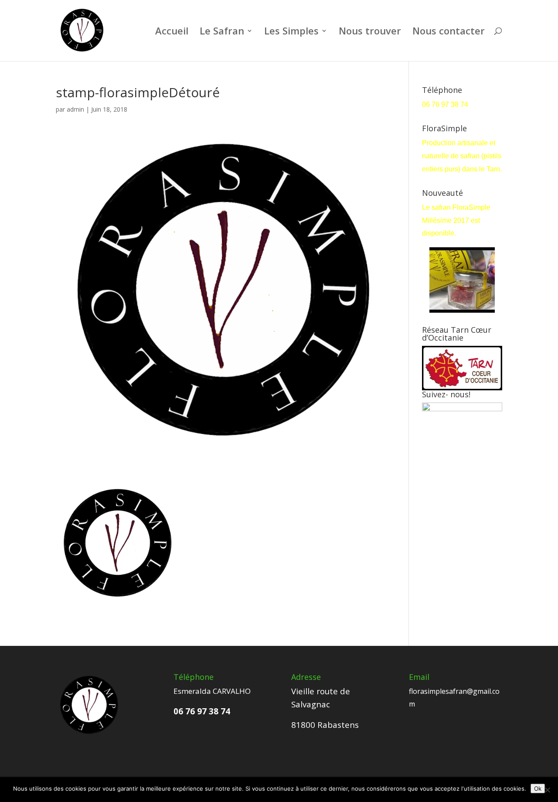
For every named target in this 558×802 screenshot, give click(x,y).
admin (75, 109)
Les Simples (291, 32)
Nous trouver (370, 32)
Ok (537, 788)
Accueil (171, 32)
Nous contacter (448, 32)
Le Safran (222, 32)
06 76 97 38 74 (446, 104)
